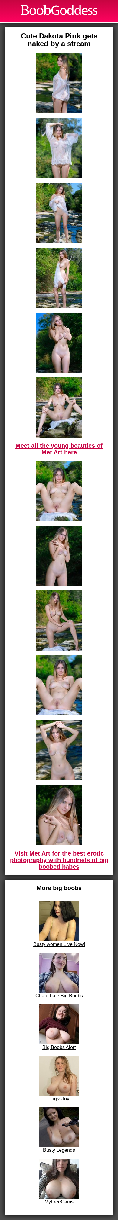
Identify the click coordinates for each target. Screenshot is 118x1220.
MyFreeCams (59, 1201)
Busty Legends (59, 1150)
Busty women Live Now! (59, 944)
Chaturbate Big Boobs (59, 995)
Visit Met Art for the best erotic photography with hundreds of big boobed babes (59, 860)
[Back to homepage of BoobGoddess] (59, 10)
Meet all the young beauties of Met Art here (59, 449)
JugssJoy (59, 1098)
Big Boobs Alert (59, 1047)
